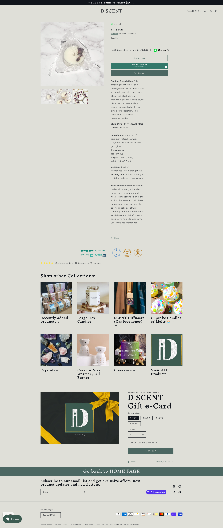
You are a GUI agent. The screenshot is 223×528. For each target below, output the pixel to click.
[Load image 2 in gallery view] (64, 96)
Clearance (123, 370)
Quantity (114, 38)
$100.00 (134, 424)
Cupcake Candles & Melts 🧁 (166, 319)
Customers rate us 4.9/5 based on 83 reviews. (78, 263)
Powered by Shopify (61, 524)
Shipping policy (116, 524)
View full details (163, 462)
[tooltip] (166, 67)
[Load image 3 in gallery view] (80, 96)
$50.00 (159, 418)
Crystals (48, 370)
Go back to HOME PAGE (111, 471)
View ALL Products (159, 372)
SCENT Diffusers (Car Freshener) (129, 320)
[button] (5, 11)
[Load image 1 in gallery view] (48, 96)
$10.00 (133, 418)
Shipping (114, 33)
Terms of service (102, 524)
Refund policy (76, 524)
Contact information (131, 524)
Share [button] (116, 238)
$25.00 (146, 418)
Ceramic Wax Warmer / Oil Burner (89, 373)
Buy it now (139, 73)
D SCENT (50, 524)
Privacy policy (88, 524)
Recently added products (54, 319)
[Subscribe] (84, 492)
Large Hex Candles (86, 319)
